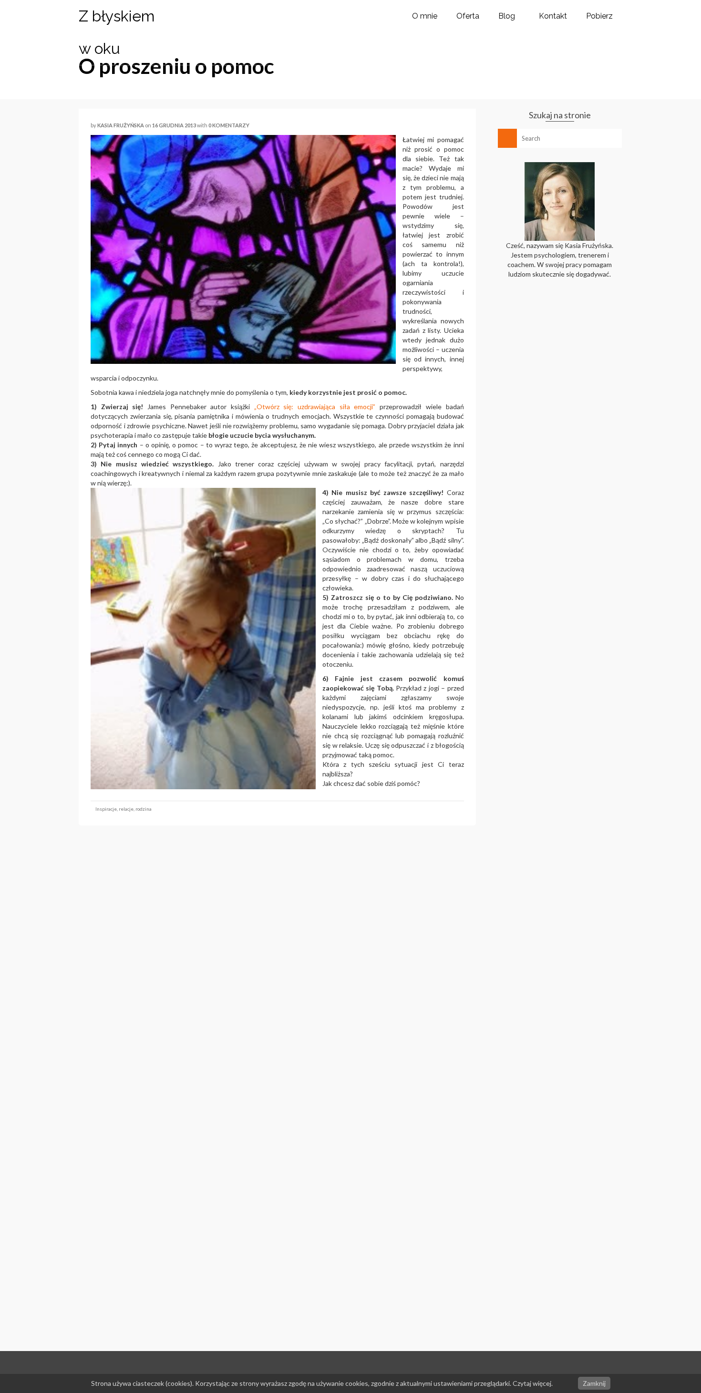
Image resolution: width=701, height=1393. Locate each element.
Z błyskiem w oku (117, 32)
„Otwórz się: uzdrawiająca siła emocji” (315, 406)
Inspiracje (106, 809)
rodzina (143, 809)
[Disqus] (277, 964)
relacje (126, 809)
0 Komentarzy (228, 125)
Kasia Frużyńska (120, 125)
